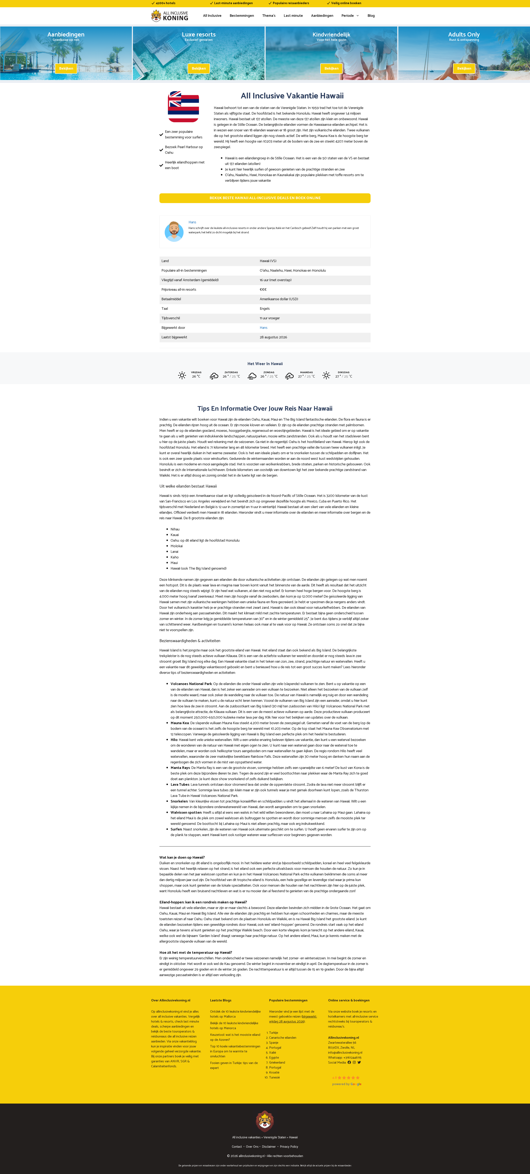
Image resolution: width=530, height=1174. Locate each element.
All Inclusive (212, 16)
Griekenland (277, 1062)
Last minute (293, 16)
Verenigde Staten (275, 1137)
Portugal (275, 1048)
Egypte (274, 1057)
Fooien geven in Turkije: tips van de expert (234, 1065)
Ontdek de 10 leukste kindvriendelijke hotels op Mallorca (235, 1014)
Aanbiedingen (322, 16)
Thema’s (269, 16)
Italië (272, 1052)
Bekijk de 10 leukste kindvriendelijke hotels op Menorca (234, 1025)
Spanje (273, 1043)
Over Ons (252, 1146)
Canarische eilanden (282, 1038)
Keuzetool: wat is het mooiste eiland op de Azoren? (235, 1037)
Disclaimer (269, 1146)
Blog (371, 16)
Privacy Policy (289, 1146)
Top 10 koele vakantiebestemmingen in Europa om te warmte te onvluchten (235, 1051)
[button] (265, 198)
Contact (237, 1146)
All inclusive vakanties (246, 1137)
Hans (263, 328)
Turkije (273, 1033)
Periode (348, 16)
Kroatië (274, 1072)
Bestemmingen (242, 16)
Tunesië (274, 1077)
